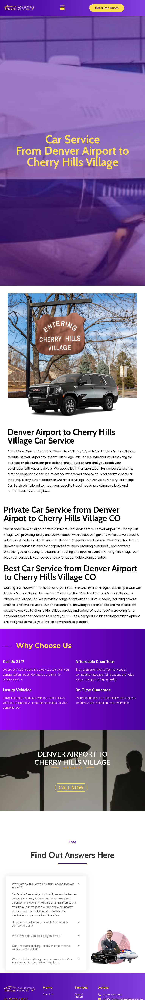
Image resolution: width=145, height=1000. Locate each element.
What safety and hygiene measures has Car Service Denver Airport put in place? (42, 960)
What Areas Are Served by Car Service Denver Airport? (43, 885)
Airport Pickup (79, 995)
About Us (48, 994)
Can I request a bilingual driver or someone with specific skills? (41, 947)
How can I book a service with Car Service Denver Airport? (40, 923)
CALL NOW (71, 787)
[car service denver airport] (19, 7)
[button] (62, 8)
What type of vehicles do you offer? (36, 936)
